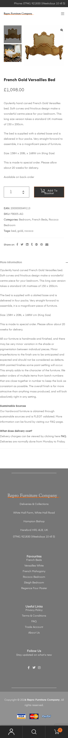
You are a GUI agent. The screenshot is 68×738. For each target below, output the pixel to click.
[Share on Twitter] (22, 244)
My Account (11, 732)
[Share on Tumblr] (32, 244)
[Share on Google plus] (36, 244)
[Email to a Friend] (46, 244)
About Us (34, 632)
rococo (28, 231)
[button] (61, 30)
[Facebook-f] (28, 667)
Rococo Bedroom (34, 577)
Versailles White (34, 565)
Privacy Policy (34, 610)
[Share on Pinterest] (41, 244)
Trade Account (34, 627)
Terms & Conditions (34, 615)
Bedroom (25, 219)
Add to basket (51, 192)
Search (34, 732)
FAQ (63, 436)
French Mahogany (34, 571)
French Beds (39, 219)
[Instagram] (39, 667)
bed (13, 231)
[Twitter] (34, 667)
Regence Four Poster (34, 588)
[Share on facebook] (17, 244)
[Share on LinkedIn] (27, 244)
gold (20, 231)
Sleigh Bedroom (34, 582)
